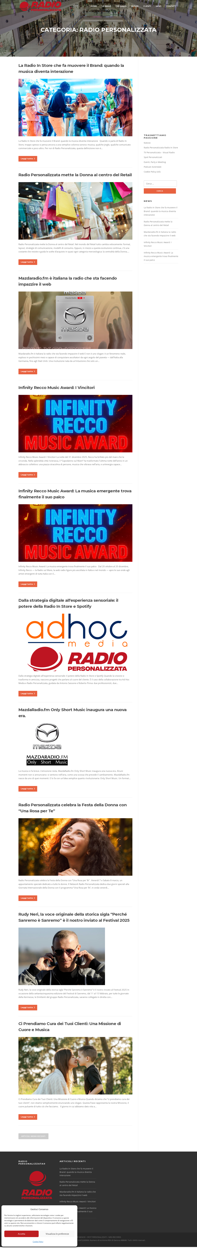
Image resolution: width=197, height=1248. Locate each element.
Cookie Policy (38, 1241)
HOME (94, 6)
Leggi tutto (27, 158)
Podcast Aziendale (152, 166)
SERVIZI (134, 6)
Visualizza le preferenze (57, 1233)
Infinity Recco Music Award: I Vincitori (56, 387)
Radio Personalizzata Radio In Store (161, 147)
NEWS (159, 6)
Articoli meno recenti (33, 1136)
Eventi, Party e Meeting (155, 162)
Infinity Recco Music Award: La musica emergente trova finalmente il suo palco (161, 256)
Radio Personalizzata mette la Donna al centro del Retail (75, 174)
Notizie (147, 142)
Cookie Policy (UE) (152, 171)
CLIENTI (147, 6)
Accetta (21, 1233)
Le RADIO (106, 6)
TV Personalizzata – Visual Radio (159, 152)
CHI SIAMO (121, 6)
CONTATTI (171, 6)
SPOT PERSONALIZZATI (97, 1237)
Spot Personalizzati (153, 157)
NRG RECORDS (114, 1237)
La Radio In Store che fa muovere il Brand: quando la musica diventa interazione (160, 211)
